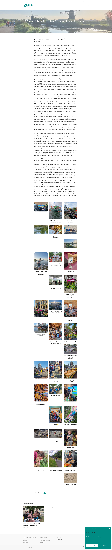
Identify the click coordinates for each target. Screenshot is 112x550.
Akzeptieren (92, 545)
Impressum (103, 547)
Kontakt (58, 542)
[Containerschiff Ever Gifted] (55, 210)
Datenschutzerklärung (97, 539)
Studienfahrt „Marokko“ (51, 507)
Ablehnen (104, 545)
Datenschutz (94, 547)
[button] (109, 528)
